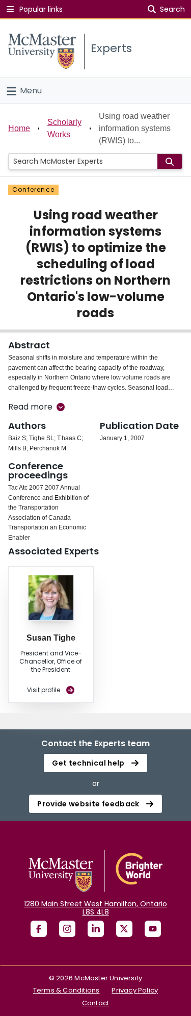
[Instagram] (67, 929)
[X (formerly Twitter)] (124, 929)
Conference (33, 189)
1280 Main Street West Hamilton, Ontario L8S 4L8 (95, 908)
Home (19, 128)
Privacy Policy (135, 990)
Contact (95, 1003)
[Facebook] (39, 929)
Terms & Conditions (66, 990)
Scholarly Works (64, 128)
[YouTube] (153, 929)
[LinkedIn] (96, 929)
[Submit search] (169, 161)
